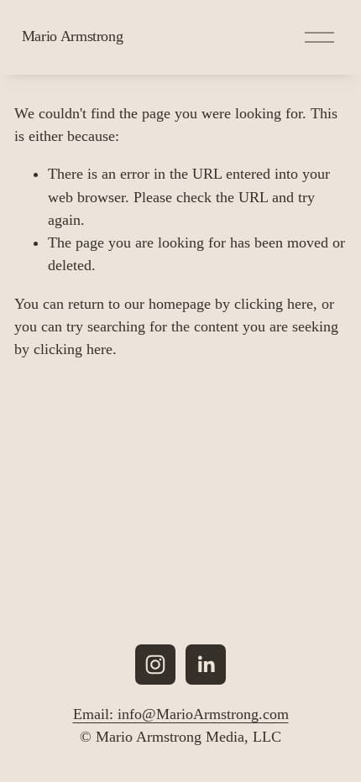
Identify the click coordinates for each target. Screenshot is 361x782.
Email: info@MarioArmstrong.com (181, 714)
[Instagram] (155, 664)
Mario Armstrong (72, 36)
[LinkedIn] (206, 664)
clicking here (273, 303)
